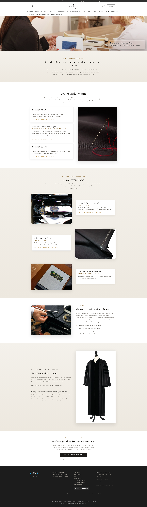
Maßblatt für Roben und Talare (60, 476)
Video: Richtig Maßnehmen (59, 474)
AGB (75, 476)
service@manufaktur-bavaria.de (104, 481)
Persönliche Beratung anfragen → (105, 485)
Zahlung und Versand (79, 480)
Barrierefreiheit (78, 484)
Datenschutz (77, 474)
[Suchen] (32, 6)
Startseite (31, 14)
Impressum (77, 472)
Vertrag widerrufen (82, 488)
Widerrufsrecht (78, 478)
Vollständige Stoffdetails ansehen (43, 119)
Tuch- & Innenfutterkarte (58, 472)
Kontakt (111, 6)
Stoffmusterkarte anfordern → (73, 454)
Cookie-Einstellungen (79, 482)
